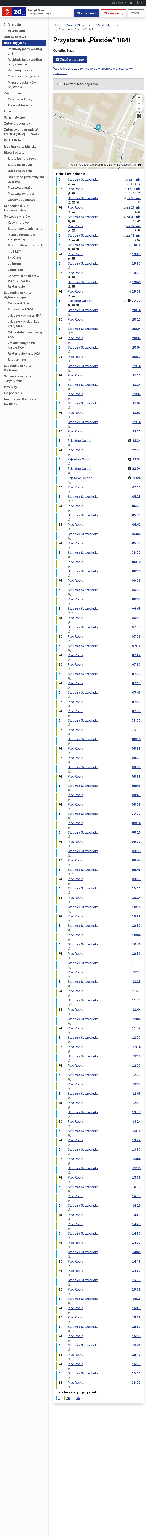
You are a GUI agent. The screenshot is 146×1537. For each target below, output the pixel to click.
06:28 (136, 580)
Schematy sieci (15, 117)
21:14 (136, 366)
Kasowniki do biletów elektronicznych (23, 278)
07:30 (136, 664)
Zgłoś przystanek (17, 123)
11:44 (136, 1009)
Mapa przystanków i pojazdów (22, 85)
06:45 (136, 608)
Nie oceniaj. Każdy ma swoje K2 (20, 401)
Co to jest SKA (18, 303)
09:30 (136, 851)
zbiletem (14, 264)
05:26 (136, 506)
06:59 (136, 618)
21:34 (136, 385)
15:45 (136, 1345)
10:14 (136, 898)
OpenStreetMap (127, 164)
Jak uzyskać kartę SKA (25, 315)
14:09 (136, 1196)
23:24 (136, 478)
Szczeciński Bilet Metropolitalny (16, 208)
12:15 (136, 1056)
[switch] (59, 83)
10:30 (136, 926)
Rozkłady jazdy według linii (25, 51)
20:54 (136, 347)
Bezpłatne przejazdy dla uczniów (26, 179)
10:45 (136, 944)
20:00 (136, 301)
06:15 (136, 571)
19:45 (136, 282)
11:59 (136, 1028)
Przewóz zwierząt (21, 193)
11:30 (136, 1000)
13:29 (136, 1140)
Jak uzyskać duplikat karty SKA (23, 324)
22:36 (136, 450)
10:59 (136, 954)
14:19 (136, 1215)
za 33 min (133, 217)
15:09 (136, 1289)
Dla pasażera (86, 13)
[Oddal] (139, 103)
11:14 (136, 972)
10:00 (136, 888)
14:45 (136, 1252)
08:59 (136, 804)
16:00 (136, 1373)
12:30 (136, 1075)
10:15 (136, 907)
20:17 (136, 319)
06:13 (136, 562)
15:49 (136, 1355)
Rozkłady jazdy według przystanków (25, 62)
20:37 (136, 338)
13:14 (136, 1121)
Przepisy (10, 387)
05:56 (136, 543)
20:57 (136, 357)
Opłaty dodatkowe (21, 200)
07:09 (136, 636)
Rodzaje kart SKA (20, 309)
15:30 (136, 1327)
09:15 (136, 832)
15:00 (136, 1280)
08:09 (136, 730)
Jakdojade (15, 270)
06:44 (136, 599)
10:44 (136, 935)
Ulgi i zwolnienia (20, 171)
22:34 (136, 441)
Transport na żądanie (23, 76)
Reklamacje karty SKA (24, 353)
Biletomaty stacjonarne (25, 229)
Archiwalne (16, 31)
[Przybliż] (139, 97)
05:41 (136, 524)
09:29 (136, 842)
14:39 (136, 1243)
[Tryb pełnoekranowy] (139, 116)
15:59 (136, 1364)
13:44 (136, 1159)
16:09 (136, 1383)
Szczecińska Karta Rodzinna (18, 368)
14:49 (136, 1261)
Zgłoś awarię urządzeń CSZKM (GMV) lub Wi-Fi (21, 132)
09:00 (136, 814)
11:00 (136, 963)
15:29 (136, 1317)
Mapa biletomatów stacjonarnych (21, 237)
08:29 (136, 758)
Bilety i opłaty (14, 152)
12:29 (136, 1065)
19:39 (136, 273)
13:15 (136, 1131)
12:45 (136, 1093)
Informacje (12, 24)
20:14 (136, 310)
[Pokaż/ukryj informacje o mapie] (139, 165)
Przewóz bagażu (20, 187)
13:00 (136, 1112)
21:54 (136, 403)
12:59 (136, 1103)
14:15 (136, 1205)
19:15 (136, 245)
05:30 (136, 515)
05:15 (136, 497)
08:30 (136, 767)
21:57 (136, 413)
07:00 (136, 627)
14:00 (136, 1187)
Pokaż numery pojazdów (81, 84)
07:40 (136, 683)
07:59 (136, 711)
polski (119, 3)
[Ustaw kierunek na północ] (139, 108)
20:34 (136, 329)
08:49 (136, 795)
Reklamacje (16, 286)
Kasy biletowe (18, 222)
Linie (7, 111)
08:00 (136, 720)
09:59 (136, 879)
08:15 (136, 739)
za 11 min (134, 189)
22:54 (136, 459)
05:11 (136, 487)
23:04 (136, 469)
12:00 (136, 1037)
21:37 (136, 394)
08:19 (136, 748)
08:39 (136, 776)
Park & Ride (12, 140)
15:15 (136, 1299)
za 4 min (134, 179)
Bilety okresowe (20, 165)
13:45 (136, 1168)
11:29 (136, 991)
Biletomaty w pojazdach (25, 245)
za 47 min (133, 226)
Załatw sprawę (15, 37)
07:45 (136, 692)
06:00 (136, 552)
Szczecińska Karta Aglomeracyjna (18, 295)
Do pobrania (13, 393)
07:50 (136, 702)
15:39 (136, 1336)
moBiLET (14, 251)
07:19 (136, 655)
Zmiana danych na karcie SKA (21, 345)
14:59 (136, 1271)
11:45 (136, 1019)
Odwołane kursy (20, 99)
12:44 (136, 1084)
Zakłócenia (12, 93)
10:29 (136, 916)
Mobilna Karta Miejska (20, 146)
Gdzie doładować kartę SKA (25, 334)
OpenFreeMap (78, 164)
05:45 (136, 534)
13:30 (136, 1149)
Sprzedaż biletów (17, 216)
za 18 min (134, 198)
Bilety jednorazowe (22, 158)
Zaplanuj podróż (20, 70)
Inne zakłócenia (20, 105)
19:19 (136, 254)
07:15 (136, 646)
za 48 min (133, 235)
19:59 (136, 291)
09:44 (136, 860)
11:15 (136, 981)
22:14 (136, 422)
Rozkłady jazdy (15, 43)
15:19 (136, 1308)
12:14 (136, 1047)
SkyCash (14, 257)
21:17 (136, 375)
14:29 (136, 1224)
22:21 (136, 431)
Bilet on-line (17, 359)
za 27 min (133, 207)
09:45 (136, 870)
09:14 (136, 823)
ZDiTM (136, 13)
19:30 (136, 263)
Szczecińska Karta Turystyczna (18, 378)
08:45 (136, 786)
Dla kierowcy (113, 13)
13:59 (136, 1177)
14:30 (136, 1233)
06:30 (136, 590)
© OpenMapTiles (96, 164)
